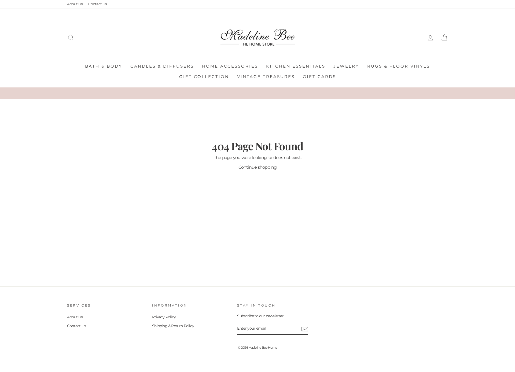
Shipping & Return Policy (173, 326)
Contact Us (97, 4)
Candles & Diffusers (162, 66)
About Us (75, 4)
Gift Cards (319, 76)
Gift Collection (204, 76)
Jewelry (346, 66)
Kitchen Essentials (295, 66)
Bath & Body (103, 66)
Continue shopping (257, 167)
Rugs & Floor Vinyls (398, 66)
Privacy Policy (164, 317)
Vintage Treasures (266, 76)
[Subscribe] (304, 328)
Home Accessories (230, 66)
